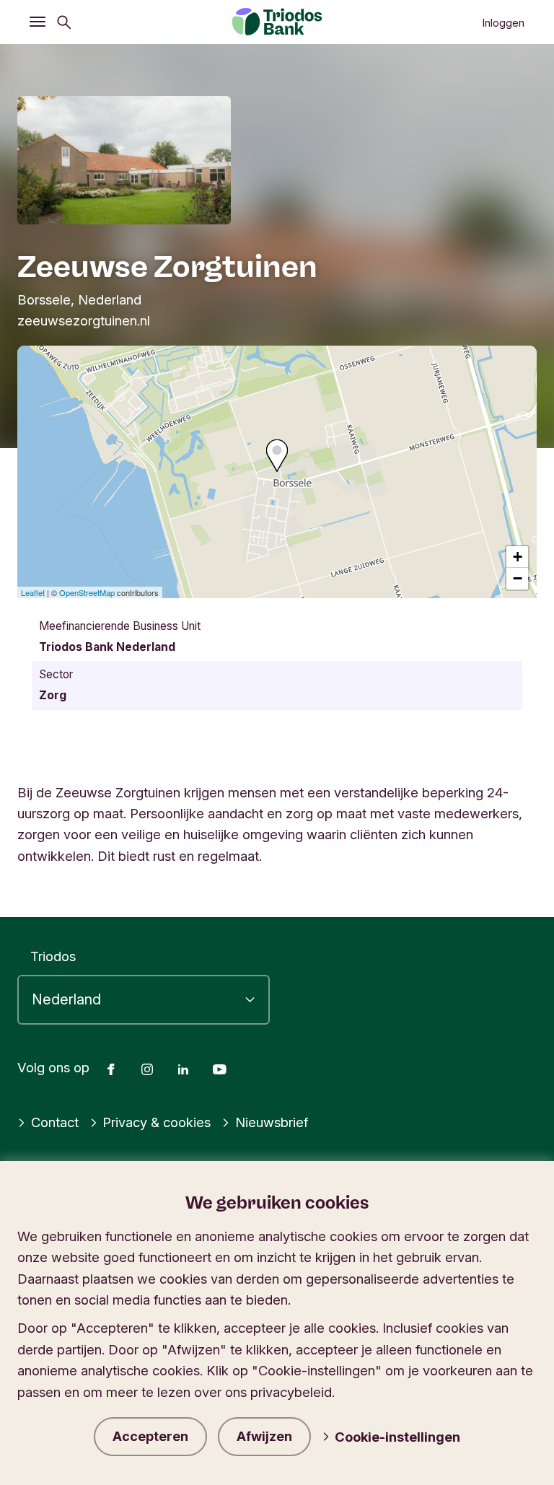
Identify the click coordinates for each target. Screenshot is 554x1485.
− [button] (517, 578)
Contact (55, 1122)
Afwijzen (264, 1436)
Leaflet (33, 592)
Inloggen (503, 23)
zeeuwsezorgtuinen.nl (83, 320)
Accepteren (150, 1436)
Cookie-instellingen (397, 1437)
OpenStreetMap (87, 592)
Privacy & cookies (156, 1122)
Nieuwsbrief (271, 1122)
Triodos (53, 956)
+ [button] (517, 557)
